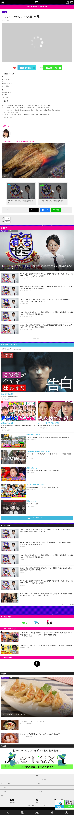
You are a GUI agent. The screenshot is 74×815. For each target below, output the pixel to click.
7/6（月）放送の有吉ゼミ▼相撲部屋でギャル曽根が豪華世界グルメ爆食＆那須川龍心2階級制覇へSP (46, 556)
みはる (7, 221)
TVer (24, 67)
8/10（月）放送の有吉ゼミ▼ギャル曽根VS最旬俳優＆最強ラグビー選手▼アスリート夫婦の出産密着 (46, 582)
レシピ (4, 12)
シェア (46, 210)
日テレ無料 (49, 623)
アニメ (40, 787)
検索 (37, 802)
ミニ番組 (3, 791)
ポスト (35, 210)
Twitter (37, 664)
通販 (2, 795)
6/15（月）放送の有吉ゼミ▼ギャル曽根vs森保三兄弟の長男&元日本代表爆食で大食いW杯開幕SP (46, 543)
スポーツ (3, 787)
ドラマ (3, 779)
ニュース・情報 (42, 779)
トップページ (12, 802)
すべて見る (36, 338)
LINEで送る (56, 210)
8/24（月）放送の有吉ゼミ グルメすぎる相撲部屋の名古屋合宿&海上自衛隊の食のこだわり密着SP (46, 569)
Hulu (50, 67)
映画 (39, 783)
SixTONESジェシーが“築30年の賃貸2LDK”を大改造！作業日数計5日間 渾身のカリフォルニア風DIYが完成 (46, 595)
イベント (40, 791)
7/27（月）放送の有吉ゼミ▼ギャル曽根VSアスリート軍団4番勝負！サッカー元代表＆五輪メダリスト (46, 531)
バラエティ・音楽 (5, 783)
